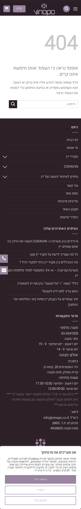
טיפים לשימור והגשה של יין (59, 176)
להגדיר (41, 490)
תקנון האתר (70, 209)
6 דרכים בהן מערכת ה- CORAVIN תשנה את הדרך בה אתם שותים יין (42, 244)
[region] (40, 477)
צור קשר (72, 185)
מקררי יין (72, 156)
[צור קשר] (4, 270)
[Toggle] (5, 157)
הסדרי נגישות (69, 217)
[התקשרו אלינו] (4, 258)
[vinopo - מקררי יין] (44, 9)
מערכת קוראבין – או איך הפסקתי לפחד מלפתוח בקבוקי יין (40, 273)
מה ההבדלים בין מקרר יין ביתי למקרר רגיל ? (48, 262)
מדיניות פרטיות (43, 470)
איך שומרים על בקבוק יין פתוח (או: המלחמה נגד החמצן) (45, 302)
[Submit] (13, 104)
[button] (75, 9)
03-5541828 (69, 333)
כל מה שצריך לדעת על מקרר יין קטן (54, 254)
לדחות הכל (40, 500)
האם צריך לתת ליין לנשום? (60, 291)
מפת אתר (71, 193)
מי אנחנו (72, 147)
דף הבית (72, 139)
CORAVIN (71, 166)
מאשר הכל (40, 479)
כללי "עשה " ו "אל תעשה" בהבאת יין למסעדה (47, 283)
